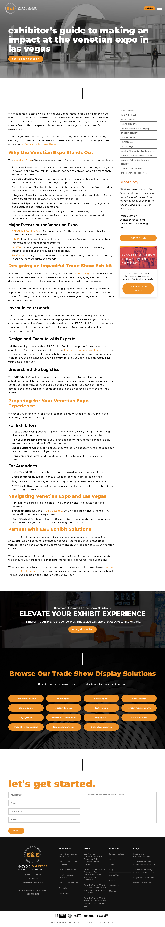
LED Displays (127, 146)
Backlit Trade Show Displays (136, 128)
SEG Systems (25, 717)
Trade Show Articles (68, 883)
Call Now (149, 8)
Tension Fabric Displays (139, 708)
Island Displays (129, 124)
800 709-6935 (34, 875)
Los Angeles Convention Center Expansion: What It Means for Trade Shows (93, 859)
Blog (111, 870)
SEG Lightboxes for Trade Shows (138, 151)
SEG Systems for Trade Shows (136, 155)
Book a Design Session (25, 59)
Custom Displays (130, 133)
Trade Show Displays (131, 168)
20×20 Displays (129, 119)
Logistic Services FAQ (143, 877)
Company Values (116, 854)
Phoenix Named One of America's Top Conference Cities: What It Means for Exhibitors (94, 874)
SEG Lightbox (101, 717)
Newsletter (114, 875)
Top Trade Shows (67, 870)
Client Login (64, 893)
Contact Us (114, 886)
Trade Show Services (63, 727)
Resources (65, 849)
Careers (112, 859)
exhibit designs (82, 273)
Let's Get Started (82, 629)
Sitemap (112, 891)
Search (112, 880)
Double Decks (128, 137)
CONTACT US (138, 237)
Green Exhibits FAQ (142, 883)
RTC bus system (53, 511)
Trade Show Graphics (101, 727)
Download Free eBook (138, 288)
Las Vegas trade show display (38, 144)
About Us (114, 849)
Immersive (127, 142)
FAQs (136, 849)
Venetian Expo (23, 160)
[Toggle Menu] (159, 8)
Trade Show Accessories (134, 173)
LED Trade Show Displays (63, 717)
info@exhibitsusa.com (33, 882)
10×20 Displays (128, 115)
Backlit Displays (139, 717)
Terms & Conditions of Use (104, 922)
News (87, 849)
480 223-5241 (33, 894)
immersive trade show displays (83, 350)
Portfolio (63, 888)
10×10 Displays (128, 110)
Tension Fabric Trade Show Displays (135, 162)
